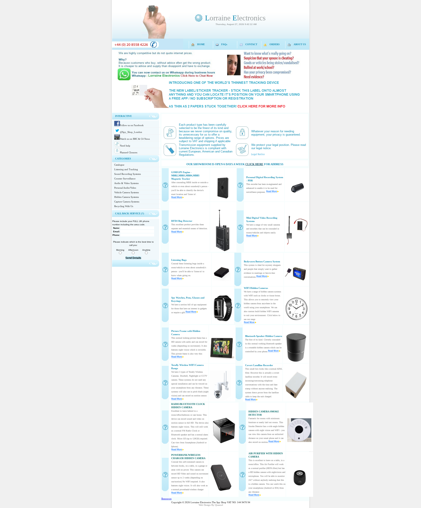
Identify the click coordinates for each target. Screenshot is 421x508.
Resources (166, 498)
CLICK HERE (254, 164)
